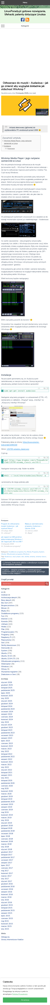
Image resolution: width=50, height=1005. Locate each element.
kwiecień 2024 (7, 719)
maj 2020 (5, 788)
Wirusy (4, 669)
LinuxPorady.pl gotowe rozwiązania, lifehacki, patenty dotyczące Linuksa (25, 12)
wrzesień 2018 (7, 833)
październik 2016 (8, 886)
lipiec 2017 (5, 865)
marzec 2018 (6, 844)
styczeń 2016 (6, 902)
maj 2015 (5, 921)
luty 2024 (5, 722)
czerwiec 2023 (7, 743)
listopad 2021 (6, 772)
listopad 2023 (6, 730)
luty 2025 (5, 698)
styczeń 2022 (6, 770)
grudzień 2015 (7, 905)
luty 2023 (5, 751)
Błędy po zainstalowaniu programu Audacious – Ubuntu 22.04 (34, 526)
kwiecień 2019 (7, 815)
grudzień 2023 (7, 727)
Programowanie (7, 632)
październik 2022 (8, 756)
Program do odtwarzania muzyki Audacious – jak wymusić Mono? (10, 526)
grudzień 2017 (7, 852)
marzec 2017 (6, 876)
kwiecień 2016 (7, 894)
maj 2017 (5, 871)
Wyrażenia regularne (9, 672)
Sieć (3, 642)
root (34, 93)
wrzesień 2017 (7, 860)
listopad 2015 (6, 908)
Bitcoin (4, 608)
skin (22, 557)
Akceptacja (25, 1000)
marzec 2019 (6, 817)
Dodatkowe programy (16, 552)
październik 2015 (8, 910)
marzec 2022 (6, 764)
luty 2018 (5, 847)
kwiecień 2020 (7, 791)
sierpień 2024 (6, 714)
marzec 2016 (6, 897)
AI (2, 592)
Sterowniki (5, 648)
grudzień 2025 (7, 685)
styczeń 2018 (6, 849)
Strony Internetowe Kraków (12, 939)
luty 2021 (5, 778)
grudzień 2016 (7, 884)
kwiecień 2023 (7, 746)
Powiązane (11, 148)
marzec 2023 (6, 749)
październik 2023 (8, 733)
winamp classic (41, 557)
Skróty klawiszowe (8, 645)
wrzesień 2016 (7, 889)
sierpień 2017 (6, 863)
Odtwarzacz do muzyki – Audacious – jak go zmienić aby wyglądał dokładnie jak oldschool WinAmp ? (24, 86)
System (41, 552)
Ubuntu (3, 554)
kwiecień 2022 (7, 762)
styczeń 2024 (6, 725)
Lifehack (4, 624)
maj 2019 (5, 812)
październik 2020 (8, 783)
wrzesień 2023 (7, 735)
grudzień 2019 (7, 796)
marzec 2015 (6, 926)
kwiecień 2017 (7, 873)
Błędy (3, 611)
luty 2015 (5, 929)
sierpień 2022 (6, 759)
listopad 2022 (6, 754)
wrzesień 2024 (7, 711)
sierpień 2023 (6, 738)
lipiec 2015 (5, 916)
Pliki (2, 629)
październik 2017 (8, 857)
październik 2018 (8, 831)
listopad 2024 (6, 706)
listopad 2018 (6, 828)
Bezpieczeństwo (8, 605)
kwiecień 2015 (7, 924)
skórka (27, 557)
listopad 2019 (6, 799)
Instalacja (7, 146)
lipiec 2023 (5, 741)
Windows (26, 554)
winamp (32, 557)
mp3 (14, 557)
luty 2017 (5, 878)
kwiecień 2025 (7, 696)
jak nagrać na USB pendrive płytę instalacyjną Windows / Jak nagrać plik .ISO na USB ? (12, 539)
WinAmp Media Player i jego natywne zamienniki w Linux (18, 142)
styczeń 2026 (6, 682)
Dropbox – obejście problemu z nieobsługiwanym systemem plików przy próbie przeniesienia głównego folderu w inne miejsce (23, 572)
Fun (25, 552)
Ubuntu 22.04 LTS (8, 658)
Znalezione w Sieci (8, 674)
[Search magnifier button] (47, 584)
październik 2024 (8, 709)
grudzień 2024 (7, 703)
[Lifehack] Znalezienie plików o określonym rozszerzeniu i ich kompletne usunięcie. (25, 563)
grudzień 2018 (7, 825)
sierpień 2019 (6, 807)
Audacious (8, 557)
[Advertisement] (25, 55)
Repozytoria (6, 640)
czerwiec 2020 (7, 786)
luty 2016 (5, 900)
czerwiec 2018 (7, 839)
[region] (25, 991)
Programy (35, 552)
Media (29, 552)
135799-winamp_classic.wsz (18, 449)
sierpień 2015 (6, 913)
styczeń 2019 (6, 823)
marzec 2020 (6, 794)
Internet (4, 619)
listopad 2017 (6, 855)
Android (4, 595)
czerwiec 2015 (7, 918)
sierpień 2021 (6, 775)
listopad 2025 (6, 688)
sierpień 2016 (6, 892)
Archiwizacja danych (9, 597)
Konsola (4, 621)
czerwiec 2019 (7, 809)
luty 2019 (5, 820)
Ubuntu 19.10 (6, 656)
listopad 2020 (6, 780)
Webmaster (6, 664)
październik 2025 (8, 690)
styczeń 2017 (6, 881)
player (18, 557)
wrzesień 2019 (7, 804)
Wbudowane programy (14, 554)
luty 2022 (5, 767)
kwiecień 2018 (7, 841)
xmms (3, 559)
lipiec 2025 (5, 693)
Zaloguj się (5, 937)
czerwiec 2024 (7, 717)
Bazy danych (6, 600)
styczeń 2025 (6, 701)
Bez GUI (4, 603)
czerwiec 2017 (7, 868)
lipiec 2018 (5, 836)
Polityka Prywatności (20, 994)
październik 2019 (8, 802)
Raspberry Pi (6, 637)
